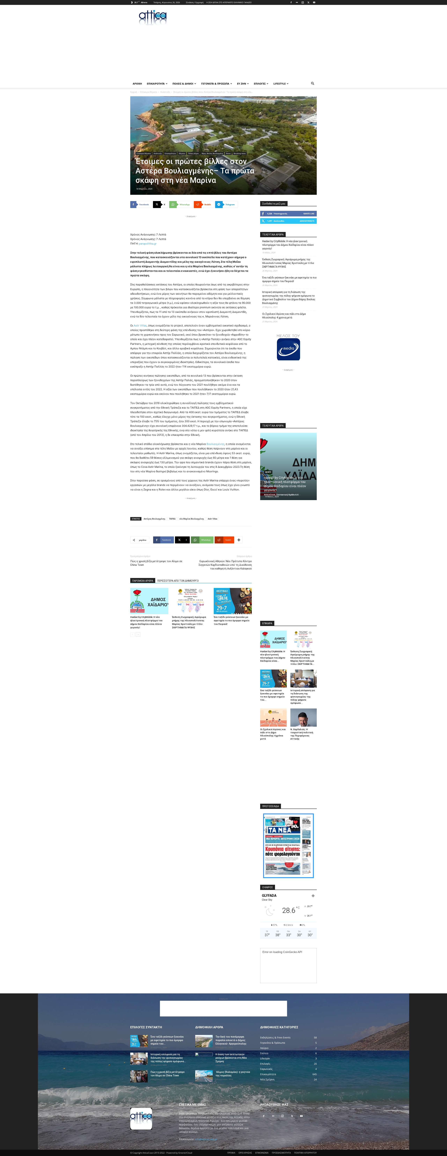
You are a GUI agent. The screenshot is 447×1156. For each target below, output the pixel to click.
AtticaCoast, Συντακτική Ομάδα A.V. (281, 494)
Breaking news (240, 153)
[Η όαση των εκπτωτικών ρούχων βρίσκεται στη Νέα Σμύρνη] (204, 1058)
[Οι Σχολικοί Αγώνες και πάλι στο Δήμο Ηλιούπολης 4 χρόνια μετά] (273, 717)
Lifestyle (279, 83)
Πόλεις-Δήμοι (193, 153)
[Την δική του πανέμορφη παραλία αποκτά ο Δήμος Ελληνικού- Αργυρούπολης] (204, 1041)
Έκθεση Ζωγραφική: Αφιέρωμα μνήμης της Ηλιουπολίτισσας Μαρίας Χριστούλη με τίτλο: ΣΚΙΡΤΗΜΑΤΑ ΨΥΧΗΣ (288, 263)
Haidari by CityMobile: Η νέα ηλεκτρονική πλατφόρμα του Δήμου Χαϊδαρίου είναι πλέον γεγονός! (288, 245)
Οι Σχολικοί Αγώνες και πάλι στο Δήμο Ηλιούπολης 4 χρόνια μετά (284, 315)
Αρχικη (137, 83)
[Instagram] (302, 2)
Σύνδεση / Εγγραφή (195, 2)
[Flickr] (296, 2)
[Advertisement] (253, 18)
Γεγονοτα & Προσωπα (215, 83)
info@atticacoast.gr (206, 1139)
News (228, 153)
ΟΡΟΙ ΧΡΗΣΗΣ (245, 1152)
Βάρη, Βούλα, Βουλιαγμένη (212, 153)
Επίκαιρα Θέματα (148, 91)
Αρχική (133, 91)
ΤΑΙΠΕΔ (172, 518)
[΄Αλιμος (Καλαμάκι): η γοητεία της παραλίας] (204, 1076)
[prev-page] (132, 634)
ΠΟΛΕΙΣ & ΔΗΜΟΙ (183, 83)
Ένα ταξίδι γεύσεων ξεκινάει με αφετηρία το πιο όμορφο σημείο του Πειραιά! (231, 620)
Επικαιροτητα (156, 83)
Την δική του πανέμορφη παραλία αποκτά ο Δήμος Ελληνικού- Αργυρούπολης (230, 1040)
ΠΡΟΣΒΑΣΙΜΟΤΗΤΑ (281, 1152)
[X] (308, 2)
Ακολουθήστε (307, 221)
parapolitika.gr (148, 243)
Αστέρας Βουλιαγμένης (154, 518)
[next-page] (138, 634)
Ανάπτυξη (165, 91)
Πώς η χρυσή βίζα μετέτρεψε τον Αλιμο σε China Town (156, 563)
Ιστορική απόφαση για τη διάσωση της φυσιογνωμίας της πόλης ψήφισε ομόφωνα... (302, 696)
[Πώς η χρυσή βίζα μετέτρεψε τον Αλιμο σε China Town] (139, 1076)
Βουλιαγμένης (215, 444)
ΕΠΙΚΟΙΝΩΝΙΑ (262, 1152)
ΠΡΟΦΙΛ (231, 1152)
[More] (239, 539)
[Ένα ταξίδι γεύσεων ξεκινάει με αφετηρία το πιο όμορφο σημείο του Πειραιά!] (233, 601)
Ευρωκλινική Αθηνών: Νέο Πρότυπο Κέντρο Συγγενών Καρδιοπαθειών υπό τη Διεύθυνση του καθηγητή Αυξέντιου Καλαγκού (225, 565)
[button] (312, 84)
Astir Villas (140, 325)
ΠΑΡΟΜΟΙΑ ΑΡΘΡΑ (142, 580)
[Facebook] (291, 2)
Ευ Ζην (241, 83)
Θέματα (182, 153)
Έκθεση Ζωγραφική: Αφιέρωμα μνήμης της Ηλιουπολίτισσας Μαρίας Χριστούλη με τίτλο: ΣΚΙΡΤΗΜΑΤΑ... (302, 657)
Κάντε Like (308, 213)
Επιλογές (260, 83)
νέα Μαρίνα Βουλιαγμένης (191, 518)
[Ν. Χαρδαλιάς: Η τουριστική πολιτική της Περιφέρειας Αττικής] (303, 717)
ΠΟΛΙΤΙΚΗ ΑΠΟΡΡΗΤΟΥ (305, 1152)
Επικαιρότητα (170, 153)
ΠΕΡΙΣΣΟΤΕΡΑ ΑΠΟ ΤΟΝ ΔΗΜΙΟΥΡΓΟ (178, 580)
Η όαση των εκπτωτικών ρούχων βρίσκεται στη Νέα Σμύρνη (231, 1058)
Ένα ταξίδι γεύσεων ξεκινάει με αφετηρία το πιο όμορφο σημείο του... (167, 1040)
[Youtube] (314, 2)
